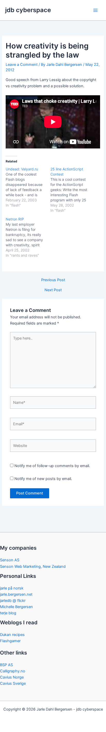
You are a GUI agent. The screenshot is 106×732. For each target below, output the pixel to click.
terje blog (8, 613)
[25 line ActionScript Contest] (72, 190)
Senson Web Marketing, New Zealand (33, 566)
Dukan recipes (12, 634)
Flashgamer (10, 641)
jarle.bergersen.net (16, 594)
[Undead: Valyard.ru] (28, 187)
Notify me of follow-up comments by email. (52, 465)
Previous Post (53, 280)
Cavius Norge (12, 677)
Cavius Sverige (13, 683)
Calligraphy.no (12, 671)
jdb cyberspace (28, 10)
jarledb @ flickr (12, 600)
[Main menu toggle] (95, 10)
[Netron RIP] (28, 237)
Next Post (53, 290)
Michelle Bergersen (16, 606)
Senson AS (9, 560)
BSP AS (6, 665)
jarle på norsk (11, 588)
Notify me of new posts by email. (43, 478)
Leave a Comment (22, 64)
